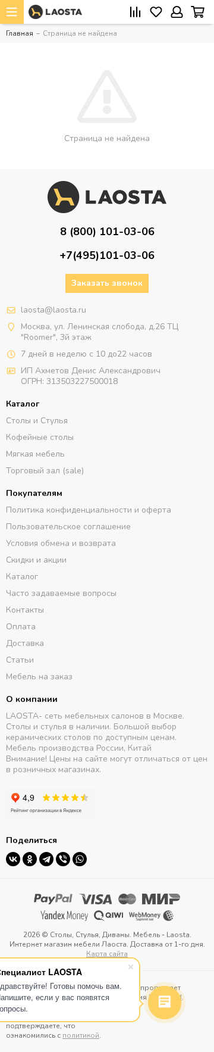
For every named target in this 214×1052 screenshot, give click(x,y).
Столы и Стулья (37, 420)
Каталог (22, 576)
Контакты (25, 610)
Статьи (20, 660)
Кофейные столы (40, 437)
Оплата (21, 626)
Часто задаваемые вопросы (61, 593)
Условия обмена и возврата (61, 543)
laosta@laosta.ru (53, 310)
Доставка (25, 643)
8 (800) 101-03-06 (107, 231)
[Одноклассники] (30, 859)
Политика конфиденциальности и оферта (88, 510)
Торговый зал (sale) (45, 470)
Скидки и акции (36, 560)
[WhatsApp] (80, 859)
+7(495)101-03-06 (107, 255)
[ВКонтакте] (13, 859)
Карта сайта (107, 954)
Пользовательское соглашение (68, 526)
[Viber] (63, 859)
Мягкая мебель (35, 454)
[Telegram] (46, 859)
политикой (80, 1035)
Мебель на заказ (39, 676)
